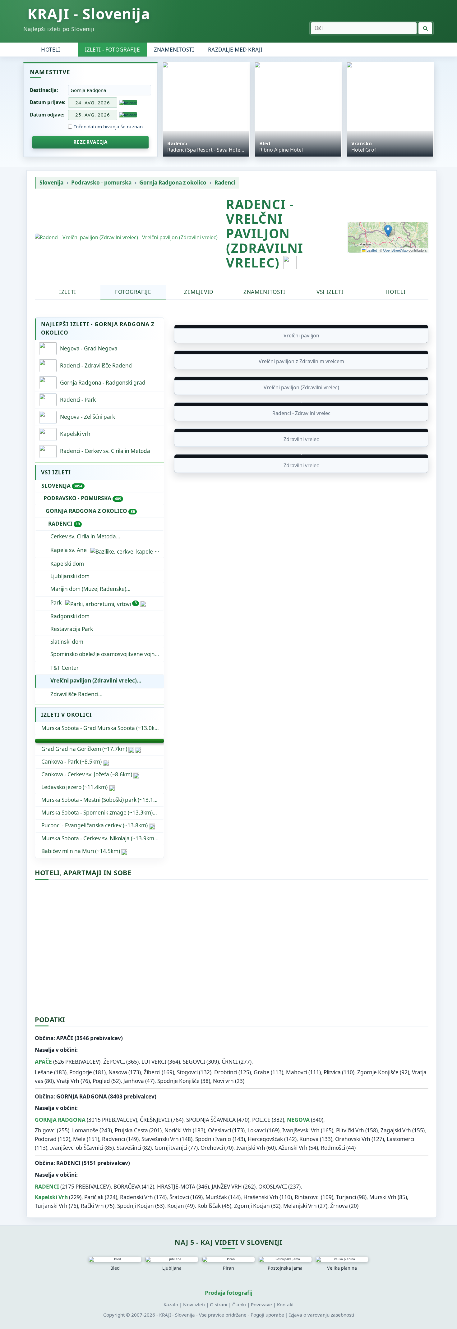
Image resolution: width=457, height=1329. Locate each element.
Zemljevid (199, 291)
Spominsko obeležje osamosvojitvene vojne (104, 654)
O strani (218, 1304)
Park (93, 602)
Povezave (261, 1304)
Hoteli (50, 49)
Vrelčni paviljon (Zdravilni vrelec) (93, 680)
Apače (43, 1061)
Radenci (225, 182)
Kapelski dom (67, 563)
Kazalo (171, 1304)
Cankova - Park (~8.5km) (71, 761)
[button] (388, 231)
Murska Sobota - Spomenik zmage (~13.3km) (97, 812)
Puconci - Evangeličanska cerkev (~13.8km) (94, 825)
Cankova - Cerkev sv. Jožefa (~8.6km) (86, 774)
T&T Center (64, 667)
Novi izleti (194, 1304)
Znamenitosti (174, 49)
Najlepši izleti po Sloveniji (58, 29)
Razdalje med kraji (235, 49)
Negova (298, 1119)
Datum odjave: (47, 115)
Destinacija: (44, 90)
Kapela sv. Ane (68, 550)
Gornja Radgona (60, 1119)
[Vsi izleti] (99, 741)
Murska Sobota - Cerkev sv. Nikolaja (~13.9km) (98, 838)
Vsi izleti (330, 291)
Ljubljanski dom (70, 576)
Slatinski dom (66, 641)
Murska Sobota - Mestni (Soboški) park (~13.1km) (102, 799)
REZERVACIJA (90, 142)
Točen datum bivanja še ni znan (108, 127)
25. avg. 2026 (92, 115)
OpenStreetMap (395, 250)
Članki (239, 1304)
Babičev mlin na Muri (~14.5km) (80, 851)
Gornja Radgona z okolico (172, 182)
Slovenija (51, 182)
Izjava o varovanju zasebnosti (321, 1315)
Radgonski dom (70, 616)
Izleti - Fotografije (112, 49)
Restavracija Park (71, 629)
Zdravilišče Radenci (107, 694)
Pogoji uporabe (267, 1315)
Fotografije (133, 291)
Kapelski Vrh (51, 1197)
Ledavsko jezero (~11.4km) (74, 787)
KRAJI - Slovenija (88, 13)
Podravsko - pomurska (101, 182)
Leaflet (371, 250)
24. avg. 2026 (92, 102)
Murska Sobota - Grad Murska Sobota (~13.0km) (101, 728)
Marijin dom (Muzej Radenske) (88, 588)
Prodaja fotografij (228, 1292)
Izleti (67, 291)
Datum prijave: (47, 102)
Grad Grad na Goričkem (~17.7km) (84, 748)
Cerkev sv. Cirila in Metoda (83, 536)
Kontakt (285, 1304)
